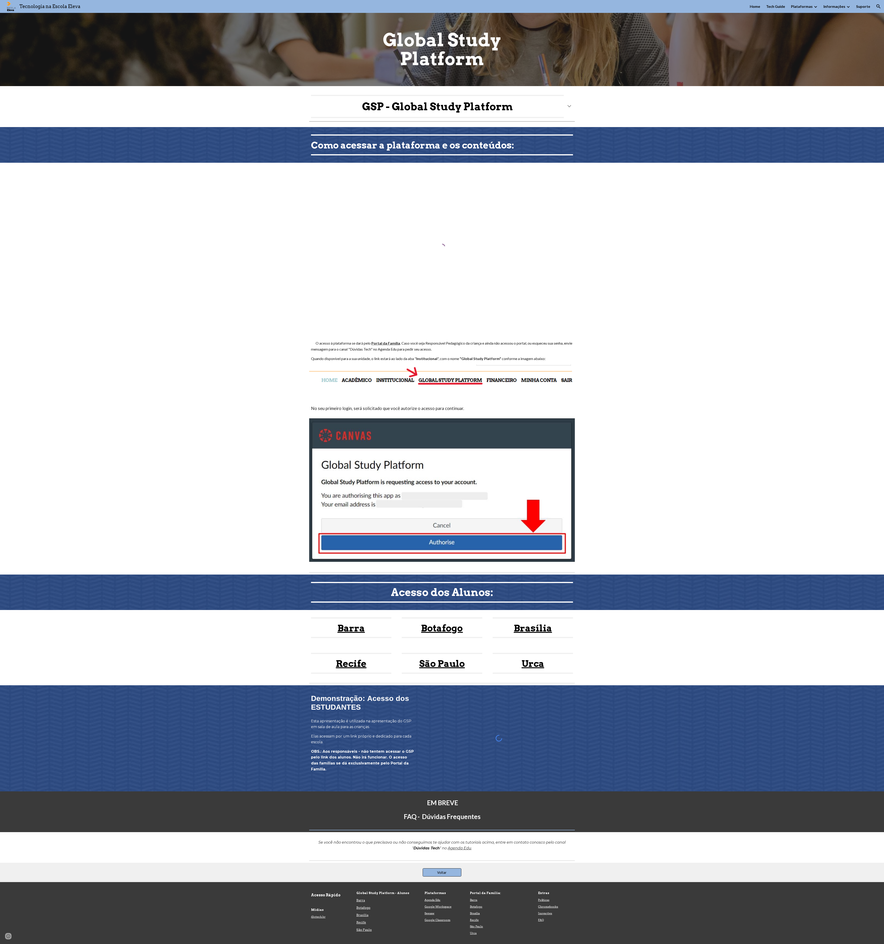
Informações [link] (834, 6)
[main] (442, 49)
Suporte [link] (863, 6)
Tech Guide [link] (775, 6)
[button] (878, 6)
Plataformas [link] (802, 6)
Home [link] (755, 6)
